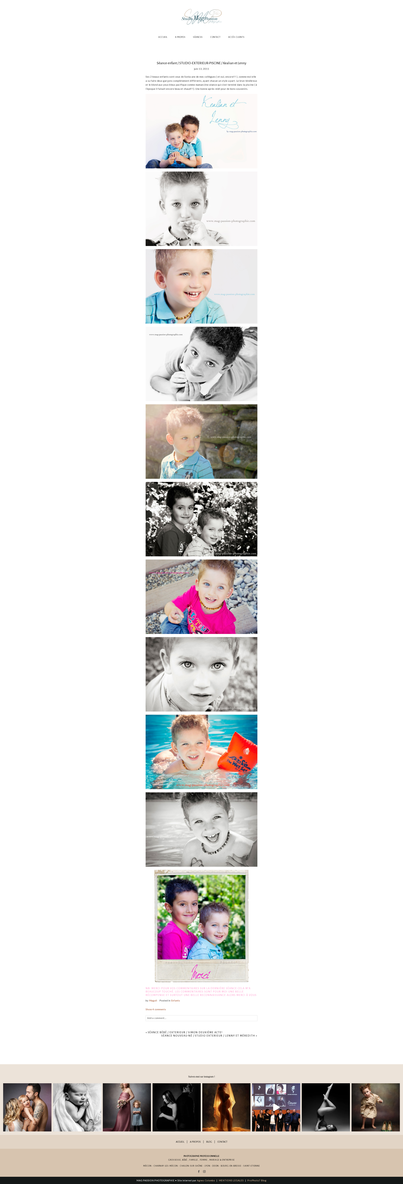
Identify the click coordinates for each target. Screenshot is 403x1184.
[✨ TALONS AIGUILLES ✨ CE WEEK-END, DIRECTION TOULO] (376, 1107)
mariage (214, 1160)
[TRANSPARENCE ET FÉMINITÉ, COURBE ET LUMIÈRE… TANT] (226, 1107)
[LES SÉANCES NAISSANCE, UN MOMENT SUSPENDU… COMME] (77, 1107)
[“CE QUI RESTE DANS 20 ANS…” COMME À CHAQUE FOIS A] (127, 1107)
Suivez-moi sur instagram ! (201, 1076)
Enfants (175, 1000)
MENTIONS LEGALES (231, 1180)
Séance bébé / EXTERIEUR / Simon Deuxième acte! (185, 1032)
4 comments (156, 1009)
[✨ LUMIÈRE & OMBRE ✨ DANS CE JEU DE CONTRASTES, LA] (177, 1107)
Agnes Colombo (206, 1180)
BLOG (209, 1142)
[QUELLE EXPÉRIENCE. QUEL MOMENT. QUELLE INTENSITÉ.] (276, 1107)
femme (203, 1160)
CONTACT (222, 1142)
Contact (215, 37)
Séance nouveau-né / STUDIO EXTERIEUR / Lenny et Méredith (208, 1035)
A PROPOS (195, 1142)
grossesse (174, 1160)
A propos (180, 37)
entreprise (228, 1160)
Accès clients (236, 37)
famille (193, 1160)
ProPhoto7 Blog (257, 1180)
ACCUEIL (180, 1142)
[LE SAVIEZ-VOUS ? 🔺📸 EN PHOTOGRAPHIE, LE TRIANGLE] (326, 1107)
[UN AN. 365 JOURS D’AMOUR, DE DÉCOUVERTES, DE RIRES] (27, 1107)
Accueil (162, 37)
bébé (184, 1160)
